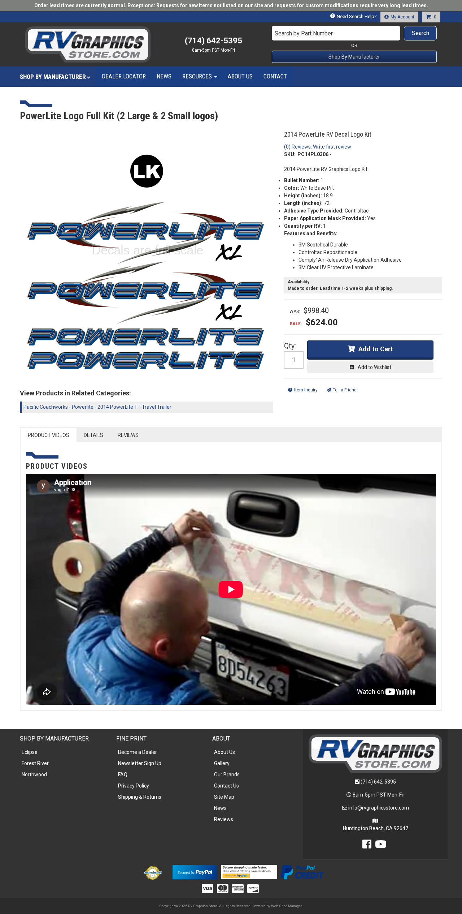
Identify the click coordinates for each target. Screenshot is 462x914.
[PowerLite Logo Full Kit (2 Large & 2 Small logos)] (146, 253)
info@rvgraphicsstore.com (378, 808)
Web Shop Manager (286, 906)
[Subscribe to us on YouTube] (381, 846)
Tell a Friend (345, 389)
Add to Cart (375, 349)
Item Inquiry (306, 389)
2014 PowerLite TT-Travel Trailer (134, 407)
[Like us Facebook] (366, 846)
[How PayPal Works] (195, 872)
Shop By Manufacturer (354, 57)
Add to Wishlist (374, 367)
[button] (354, 33)
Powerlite (82, 407)
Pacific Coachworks (45, 407)
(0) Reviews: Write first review (317, 147)
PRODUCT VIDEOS (48, 435)
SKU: (290, 154)
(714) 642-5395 (378, 782)
